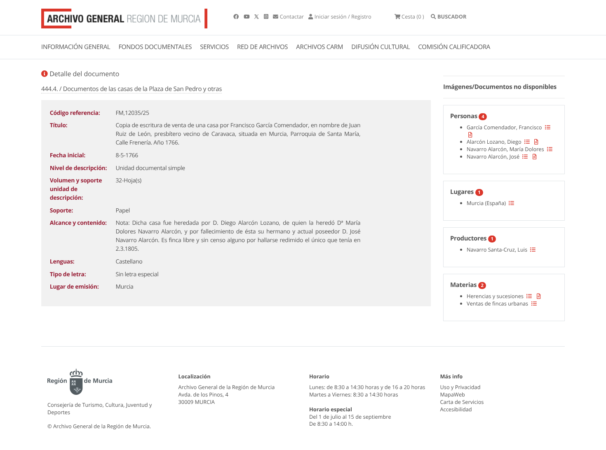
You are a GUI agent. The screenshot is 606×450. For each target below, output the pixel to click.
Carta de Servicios (462, 402)
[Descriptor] (470, 134)
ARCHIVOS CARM (319, 47)
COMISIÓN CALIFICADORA (454, 47)
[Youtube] (247, 16)
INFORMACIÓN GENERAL (75, 47)
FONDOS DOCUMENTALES (155, 47)
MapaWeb (452, 394)
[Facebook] (236, 16)
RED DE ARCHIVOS (262, 47)
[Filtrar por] (547, 127)
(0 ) (413, 16)
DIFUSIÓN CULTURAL (380, 47)
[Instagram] (267, 16)
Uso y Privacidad (460, 387)
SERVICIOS (214, 47)
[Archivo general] (124, 17)
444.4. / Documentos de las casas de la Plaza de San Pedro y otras (131, 89)
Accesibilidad (456, 409)
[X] (257, 16)
